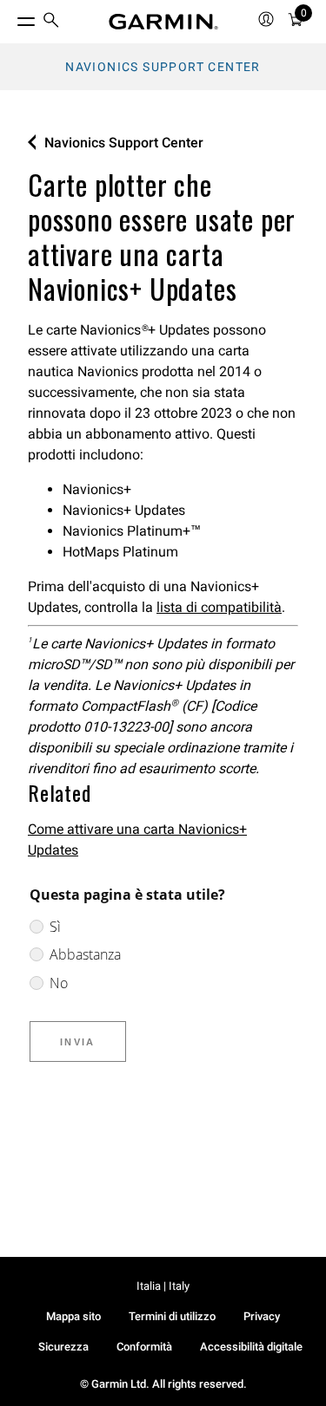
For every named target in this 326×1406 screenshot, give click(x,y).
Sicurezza (63, 1346)
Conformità (144, 1346)
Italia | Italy (163, 1285)
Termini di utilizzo (172, 1316)
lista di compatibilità (219, 607)
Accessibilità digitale (251, 1346)
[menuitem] (51, 22)
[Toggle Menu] (10, 17)
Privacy (261, 1316)
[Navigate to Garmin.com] (163, 21)
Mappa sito (73, 1316)
